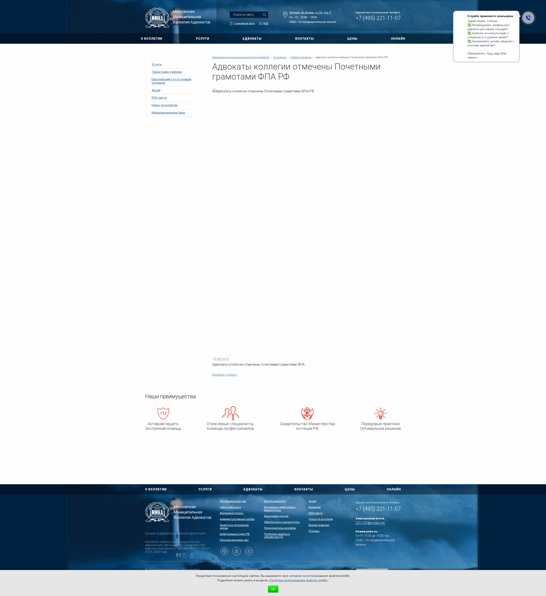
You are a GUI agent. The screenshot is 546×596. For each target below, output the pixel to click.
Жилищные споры (231, 513)
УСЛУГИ (202, 38)
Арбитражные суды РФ (235, 534)
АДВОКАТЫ (252, 38)
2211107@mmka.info (370, 523)
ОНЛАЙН (398, 38)
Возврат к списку (224, 374)
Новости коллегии (164, 105)
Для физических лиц (233, 501)
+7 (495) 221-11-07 (378, 18)
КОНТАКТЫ (304, 38)
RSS (265, 23)
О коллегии (279, 57)
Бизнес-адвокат (319, 525)
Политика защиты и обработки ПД (277, 535)
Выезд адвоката (275, 501)
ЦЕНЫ (352, 38)
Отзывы (314, 531)
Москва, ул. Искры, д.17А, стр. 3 (310, 12)
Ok (273, 589)
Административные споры (237, 519)
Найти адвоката (230, 507)
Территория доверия (167, 72)
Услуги (156, 64)
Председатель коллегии (280, 528)
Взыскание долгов (276, 516)
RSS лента (159, 97)
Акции (156, 90)
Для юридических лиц (234, 540)
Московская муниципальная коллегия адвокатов (240, 57)
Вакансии (315, 507)
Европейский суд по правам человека (171, 81)
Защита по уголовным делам (234, 526)
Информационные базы (168, 112)
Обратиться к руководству (282, 522)
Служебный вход (244, 23)
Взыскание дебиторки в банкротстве (279, 509)
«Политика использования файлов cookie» (298, 580)
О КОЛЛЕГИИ (151, 38)
